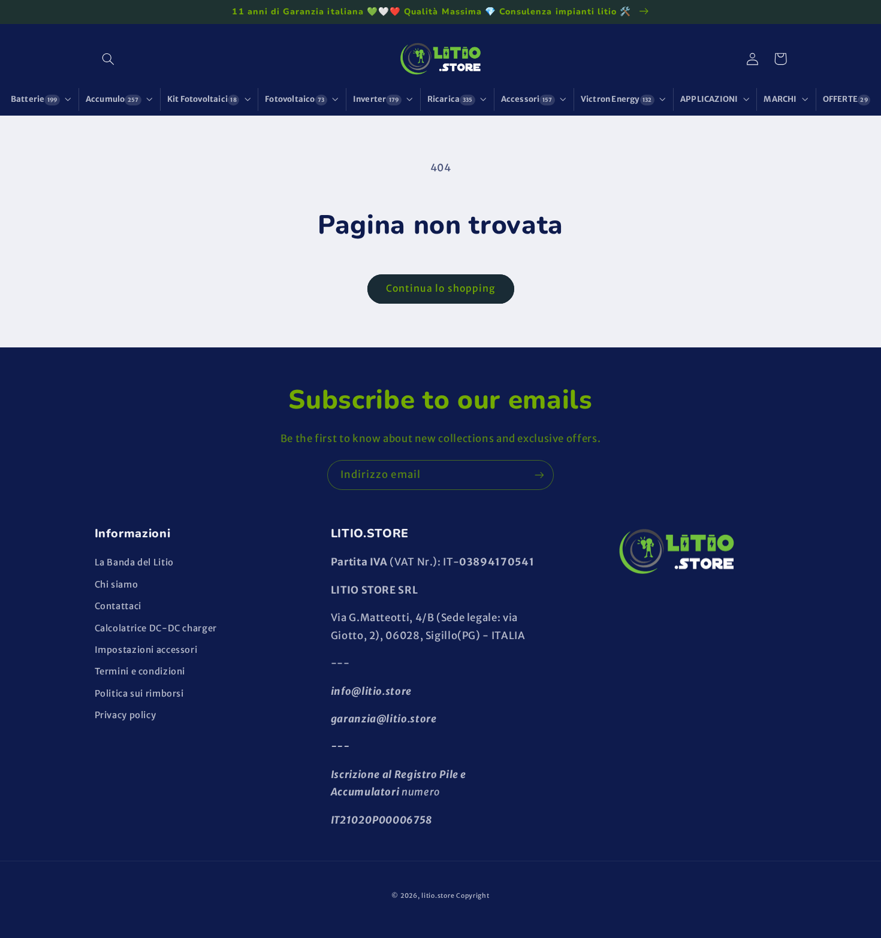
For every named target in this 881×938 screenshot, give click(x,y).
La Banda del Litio (134, 562)
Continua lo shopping (440, 288)
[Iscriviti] (539, 474)
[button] (108, 58)
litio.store (437, 896)
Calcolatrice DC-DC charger (156, 628)
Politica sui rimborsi (139, 693)
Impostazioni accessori (146, 650)
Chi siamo (116, 584)
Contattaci (118, 606)
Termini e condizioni (140, 671)
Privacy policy (125, 715)
